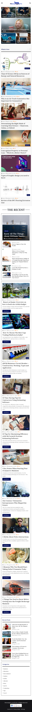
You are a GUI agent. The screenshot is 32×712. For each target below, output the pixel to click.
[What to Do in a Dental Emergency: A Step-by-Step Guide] (3, 249)
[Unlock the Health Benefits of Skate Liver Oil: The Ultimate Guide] (6, 627)
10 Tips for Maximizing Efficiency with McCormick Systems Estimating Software (15, 436)
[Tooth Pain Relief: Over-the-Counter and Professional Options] (6, 641)
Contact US (10, 709)
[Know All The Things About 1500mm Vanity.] (16, 227)
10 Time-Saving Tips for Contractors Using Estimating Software (14, 400)
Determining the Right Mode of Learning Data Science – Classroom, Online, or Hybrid (15, 126)
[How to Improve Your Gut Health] (6, 244)
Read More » (7, 311)
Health (5, 678)
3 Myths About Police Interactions (15, 537)
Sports (5, 685)
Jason (3, 71)
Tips (4, 690)
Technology (6, 688)
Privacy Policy (16, 709)
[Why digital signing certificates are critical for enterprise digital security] (23, 38)
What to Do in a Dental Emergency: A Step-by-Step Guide (19, 252)
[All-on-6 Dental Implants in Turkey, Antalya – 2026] (16, 25)
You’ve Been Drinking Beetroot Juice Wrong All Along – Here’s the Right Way (20, 655)
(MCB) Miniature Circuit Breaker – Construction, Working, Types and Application (15, 365)
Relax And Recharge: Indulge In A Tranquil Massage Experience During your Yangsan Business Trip (20, 261)
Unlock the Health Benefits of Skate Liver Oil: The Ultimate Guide (20, 626)
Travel (5, 693)
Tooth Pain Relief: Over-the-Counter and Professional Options (19, 640)
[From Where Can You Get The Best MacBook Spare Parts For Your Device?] (6, 275)
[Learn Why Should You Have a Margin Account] (6, 268)
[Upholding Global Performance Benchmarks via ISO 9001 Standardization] (8, 38)
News (4, 683)
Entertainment (7, 673)
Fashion (5, 676)
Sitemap (23, 709)
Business (5, 668)
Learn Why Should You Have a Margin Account (20, 268)
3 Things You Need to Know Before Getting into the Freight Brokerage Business (15, 601)
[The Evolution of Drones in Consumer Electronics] (6, 649)
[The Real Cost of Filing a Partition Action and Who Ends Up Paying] (23, 12)
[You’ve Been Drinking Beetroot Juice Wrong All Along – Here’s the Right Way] (6, 655)
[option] (16, 25)
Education (5, 671)
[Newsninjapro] (16, 3)
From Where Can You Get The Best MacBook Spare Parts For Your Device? (20, 276)
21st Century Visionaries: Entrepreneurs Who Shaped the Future (14, 503)
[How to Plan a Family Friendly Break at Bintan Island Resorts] (6, 634)
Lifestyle (5, 681)
